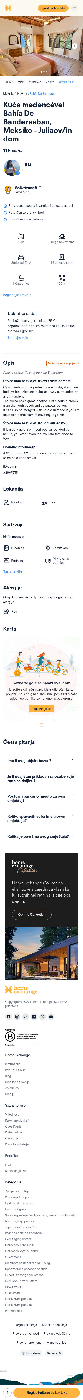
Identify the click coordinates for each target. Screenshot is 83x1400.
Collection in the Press (20, 1245)
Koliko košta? (13, 1132)
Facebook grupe (16, 1209)
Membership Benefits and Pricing (27, 1263)
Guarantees (13, 1257)
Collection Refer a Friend (21, 1251)
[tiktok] (25, 1016)
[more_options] (7, 1392)
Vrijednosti (12, 1114)
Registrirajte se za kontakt (47, 1393)
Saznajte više (18, 338)
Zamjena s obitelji (17, 1191)
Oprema (35, 82)
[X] (42, 1016)
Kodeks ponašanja (54, 1325)
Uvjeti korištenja (26, 1325)
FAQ (8, 1165)
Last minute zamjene (19, 1203)
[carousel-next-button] (74, 46)
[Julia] (11, 167)
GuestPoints (13, 1126)
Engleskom (55, 372)
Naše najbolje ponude (20, 1221)
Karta (50, 82)
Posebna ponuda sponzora (23, 1233)
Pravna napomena (29, 1342)
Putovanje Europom (18, 1197)
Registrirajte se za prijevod (63, 363)
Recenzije (66, 82)
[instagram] (17, 1016)
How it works (14, 1287)
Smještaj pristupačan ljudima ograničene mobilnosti (40, 1215)
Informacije (12, 1064)
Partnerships (13, 1311)
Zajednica (12, 1088)
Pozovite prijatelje (17, 1144)
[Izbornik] (74, 8)
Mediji (9, 1094)
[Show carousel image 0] (41, 46)
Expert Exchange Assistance (24, 1275)
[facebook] (8, 1016)
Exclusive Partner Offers (21, 1281)
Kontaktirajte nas (16, 1171)
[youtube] (51, 1016)
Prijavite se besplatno (53, 8)
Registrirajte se (42, 709)
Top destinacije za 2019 (20, 1227)
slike (9, 82)
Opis (21, 82)
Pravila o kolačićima (57, 1333)
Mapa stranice (56, 1342)
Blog (8, 1076)
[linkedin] (34, 1016)
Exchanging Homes (18, 1239)
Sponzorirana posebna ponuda (26, 1269)
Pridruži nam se (15, 1070)
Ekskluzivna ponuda (18, 1299)
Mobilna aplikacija (17, 1082)
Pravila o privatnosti (26, 1333)
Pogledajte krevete (17, 295)
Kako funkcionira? (17, 1120)
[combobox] (31, 1353)
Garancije (11, 1138)
